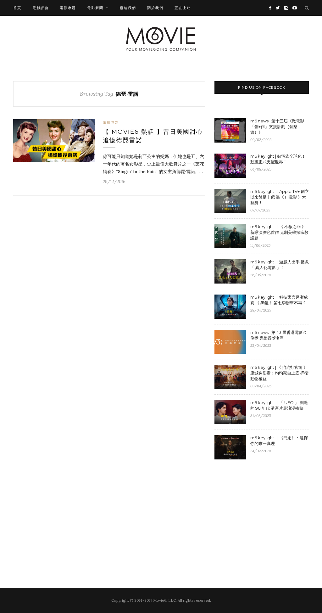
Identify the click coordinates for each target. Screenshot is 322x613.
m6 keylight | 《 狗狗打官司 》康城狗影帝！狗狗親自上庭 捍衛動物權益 (279, 373)
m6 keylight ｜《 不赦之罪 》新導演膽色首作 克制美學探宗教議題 (279, 232)
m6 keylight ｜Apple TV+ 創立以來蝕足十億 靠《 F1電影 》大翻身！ (279, 197)
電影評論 (40, 8)
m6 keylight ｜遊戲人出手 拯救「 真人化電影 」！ (279, 264)
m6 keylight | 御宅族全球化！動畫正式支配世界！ (278, 159)
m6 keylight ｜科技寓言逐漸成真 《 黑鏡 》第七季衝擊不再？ (279, 300)
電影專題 (68, 8)
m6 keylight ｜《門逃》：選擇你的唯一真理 (279, 440)
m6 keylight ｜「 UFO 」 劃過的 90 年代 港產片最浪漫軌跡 (279, 405)
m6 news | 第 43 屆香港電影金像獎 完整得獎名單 (278, 335)
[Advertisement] (267, 516)
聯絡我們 (128, 8)
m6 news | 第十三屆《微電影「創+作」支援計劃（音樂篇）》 (277, 126)
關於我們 (155, 8)
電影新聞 (95, 8)
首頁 (17, 8)
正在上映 (183, 8)
